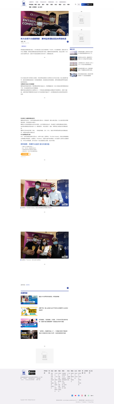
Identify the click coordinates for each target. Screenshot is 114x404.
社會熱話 (79, 377)
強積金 (59, 379)
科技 (56, 4)
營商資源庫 (64, 379)
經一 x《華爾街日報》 (88, 4)
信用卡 (59, 387)
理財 (47, 4)
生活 (64, 4)
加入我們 (40, 7)
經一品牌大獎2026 (64, 385)
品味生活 (76, 374)
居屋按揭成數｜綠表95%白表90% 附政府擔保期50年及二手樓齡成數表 (85, 52)
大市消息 (56, 374)
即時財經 (31, 4)
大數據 (68, 376)
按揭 (55, 387)
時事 (68, 4)
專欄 (30, 7)
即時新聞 (79, 384)
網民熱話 (24, 46)
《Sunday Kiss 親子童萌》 (30, 379)
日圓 (37, 1)
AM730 (27, 284)
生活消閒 (76, 377)
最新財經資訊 (63, 1)
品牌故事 (64, 374)
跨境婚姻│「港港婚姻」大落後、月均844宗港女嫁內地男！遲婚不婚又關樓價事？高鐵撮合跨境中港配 (53, 320)
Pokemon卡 (43, 1)
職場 (60, 4)
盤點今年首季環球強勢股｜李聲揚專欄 (49, 296)
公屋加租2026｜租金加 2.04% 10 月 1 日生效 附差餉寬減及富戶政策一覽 (85, 64)
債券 (52, 378)
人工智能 (68, 374)
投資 (39, 4)
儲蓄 (59, 378)
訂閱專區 (34, 7)
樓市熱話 (56, 390)
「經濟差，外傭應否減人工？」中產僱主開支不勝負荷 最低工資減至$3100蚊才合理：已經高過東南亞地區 (53, 332)
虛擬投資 (52, 384)
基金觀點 (52, 380)
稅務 (59, 386)
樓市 (43, 4)
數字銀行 (59, 382)
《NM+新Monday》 (31, 378)
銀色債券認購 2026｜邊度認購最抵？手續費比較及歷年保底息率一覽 (85, 69)
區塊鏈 (68, 378)
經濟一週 (23, 41)
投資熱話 (52, 387)
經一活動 (64, 387)
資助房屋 (56, 380)
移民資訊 (79, 380)
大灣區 (63, 383)
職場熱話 (72, 380)
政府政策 (79, 374)
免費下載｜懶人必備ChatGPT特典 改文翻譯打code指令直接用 (53, 309)
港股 (52, 373)
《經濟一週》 (38, 379)
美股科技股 (51, 1)
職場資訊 (72, 377)
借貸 (59, 384)
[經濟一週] (24, 3)
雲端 (68, 379)
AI (56, 1)
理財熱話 (59, 390)
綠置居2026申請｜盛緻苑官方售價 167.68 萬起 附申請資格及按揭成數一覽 (85, 58)
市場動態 (64, 373)
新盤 (55, 383)
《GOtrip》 (25, 378)
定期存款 (59, 374)
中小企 (63, 376)
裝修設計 (56, 385)
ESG (63, 381)
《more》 (22, 379)
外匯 (52, 376)
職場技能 (72, 374)
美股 (52, 374)
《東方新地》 (38, 378)
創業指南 (64, 378)
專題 (35, 4)
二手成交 (56, 377)
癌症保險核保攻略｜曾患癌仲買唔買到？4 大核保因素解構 (85, 74)
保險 (59, 376)
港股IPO (31, 1)
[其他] (68, 41)
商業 (51, 4)
